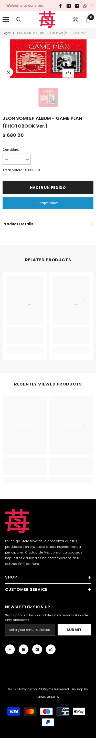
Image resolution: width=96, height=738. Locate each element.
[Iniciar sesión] (75, 19)
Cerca (91, 5)
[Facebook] (10, 649)
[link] (24, 338)
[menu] (6, 19)
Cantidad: (11, 149)
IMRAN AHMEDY (48, 697)
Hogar (7, 33)
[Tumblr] (37, 649)
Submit (74, 629)
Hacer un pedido (48, 187)
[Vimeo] (51, 649)
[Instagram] (23, 649)
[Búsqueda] (19, 19)
